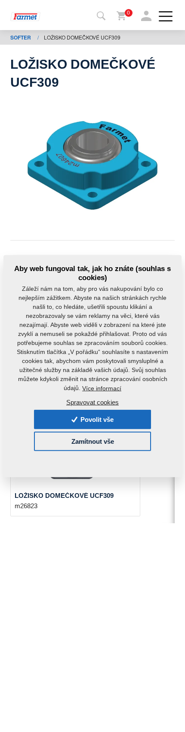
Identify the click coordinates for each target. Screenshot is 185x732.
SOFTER (21, 37)
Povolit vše (96, 419)
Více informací (101, 388)
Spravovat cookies (92, 402)
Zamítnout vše (92, 441)
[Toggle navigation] (101, 16)
